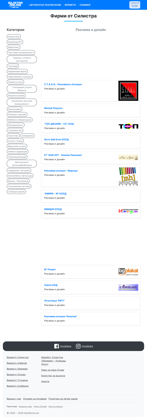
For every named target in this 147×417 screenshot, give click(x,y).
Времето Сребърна (17, 386)
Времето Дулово (16, 374)
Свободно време (16, 191)
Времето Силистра (18, 357)
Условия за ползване (35, 398)
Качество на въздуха (53, 375)
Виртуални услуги (17, 146)
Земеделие (27, 135)
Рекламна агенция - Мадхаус (61, 170)
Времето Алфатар (17, 363)
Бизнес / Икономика (18, 181)
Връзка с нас (14, 398)
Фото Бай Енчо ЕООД (56, 139)
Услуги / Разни (15, 141)
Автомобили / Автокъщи (20, 176)
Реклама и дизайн (17, 114)
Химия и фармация (17, 151)
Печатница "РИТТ (54, 300)
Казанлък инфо (25, 406)
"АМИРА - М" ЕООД (55, 193)
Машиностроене (16, 95)
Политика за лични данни (63, 398)
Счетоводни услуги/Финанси (22, 88)
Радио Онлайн (40, 406)
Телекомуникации (17, 157)
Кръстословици (56, 406)
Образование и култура (19, 76)
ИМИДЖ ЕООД (53, 209)
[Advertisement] (90, 58)
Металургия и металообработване (22, 163)
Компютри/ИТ (15, 42)
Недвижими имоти (17, 71)
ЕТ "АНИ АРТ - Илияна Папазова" (63, 155)
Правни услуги (15, 82)
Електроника (14, 109)
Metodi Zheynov (53, 108)
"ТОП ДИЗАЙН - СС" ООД (59, 123)
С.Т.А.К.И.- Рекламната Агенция (63, 84)
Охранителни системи (19, 186)
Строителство (15, 130)
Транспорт (13, 135)
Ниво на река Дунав (52, 369)
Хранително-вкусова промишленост (22, 102)
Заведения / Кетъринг (19, 170)
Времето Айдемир (17, 368)
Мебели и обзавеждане (19, 120)
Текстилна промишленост (21, 52)
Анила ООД (51, 285)
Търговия (12, 66)
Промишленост (15, 125)
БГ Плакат (50, 269)
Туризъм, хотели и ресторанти (22, 59)
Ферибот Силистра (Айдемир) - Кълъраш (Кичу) (53, 361)
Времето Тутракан (17, 380)
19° (135, 4)
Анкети (45, 381)
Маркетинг (13, 47)
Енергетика (13, 36)
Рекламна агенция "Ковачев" (60, 316)
